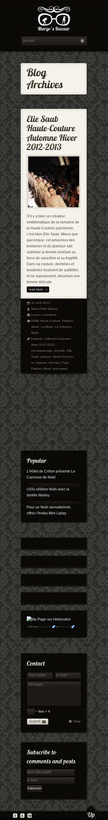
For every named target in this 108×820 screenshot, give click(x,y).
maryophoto (45, 626)
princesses (60, 368)
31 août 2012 (40, 302)
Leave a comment (43, 314)
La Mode (47, 326)
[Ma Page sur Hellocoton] (49, 619)
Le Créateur (63, 326)
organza (41, 362)
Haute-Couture (63, 356)
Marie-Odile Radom (44, 308)
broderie (37, 338)
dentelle (59, 350)
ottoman (54, 362)
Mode (35, 332)
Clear (77, 721)
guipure (45, 356)
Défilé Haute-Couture (45, 320)
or (32, 362)
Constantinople (41, 350)
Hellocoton (65, 626)
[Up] (91, 812)
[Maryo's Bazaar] (54, 19)
